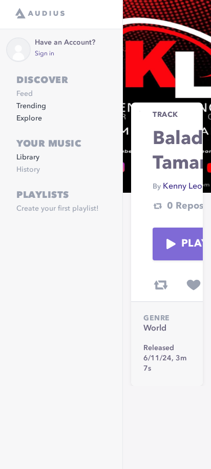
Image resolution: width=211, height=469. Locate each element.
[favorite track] (193, 285)
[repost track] (161, 285)
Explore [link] (29, 118)
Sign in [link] (44, 54)
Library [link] (27, 157)
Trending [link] (31, 106)
